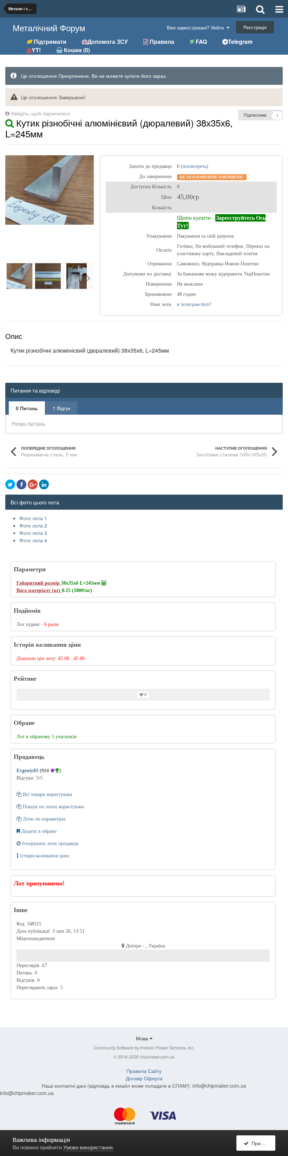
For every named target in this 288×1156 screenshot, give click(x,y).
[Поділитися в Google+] (33, 484)
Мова (143, 1038)
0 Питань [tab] (27, 408)
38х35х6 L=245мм (81, 583)
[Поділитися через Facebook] (21, 484)
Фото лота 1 (33, 518)
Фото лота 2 (33, 525)
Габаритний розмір (39, 583)
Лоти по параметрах (43, 819)
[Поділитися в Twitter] (10, 484)
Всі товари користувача (46, 794)
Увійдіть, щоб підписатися (40, 113)
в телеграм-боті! (194, 304)
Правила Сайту (144, 1070)
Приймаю (261, 1143)
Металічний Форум (49, 27)
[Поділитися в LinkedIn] (44, 484)
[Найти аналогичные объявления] (9, 122)
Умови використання (88, 1147)
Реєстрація (255, 27)
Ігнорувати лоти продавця (49, 843)
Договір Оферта (144, 1078)
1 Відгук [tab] (61, 408)
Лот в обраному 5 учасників (47, 736)
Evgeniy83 (28, 770)
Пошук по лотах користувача (52, 806)
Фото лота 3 (33, 532)
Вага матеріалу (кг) (39, 590)
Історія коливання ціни (44, 855)
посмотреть (195, 166)
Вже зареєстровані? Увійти (197, 27)
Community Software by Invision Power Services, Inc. (144, 1047)
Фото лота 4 (33, 540)
